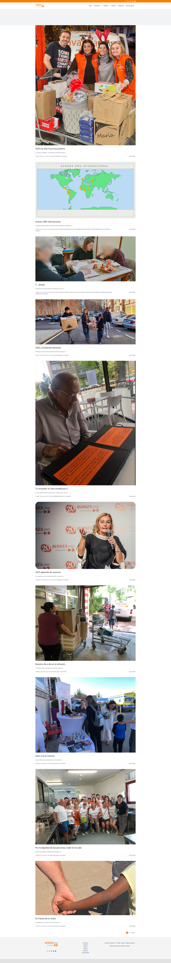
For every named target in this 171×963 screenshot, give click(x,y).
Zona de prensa (85, 952)
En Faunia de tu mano (45, 918)
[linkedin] (132, 1)
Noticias (85, 946)
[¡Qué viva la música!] (85, 715)
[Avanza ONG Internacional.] (85, 190)
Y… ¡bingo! (40, 284)
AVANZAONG (57, 156)
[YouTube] (55, 951)
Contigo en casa (73, 292)
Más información (132, 156)
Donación (71, 229)
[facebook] (125, 1)
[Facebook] (47, 951)
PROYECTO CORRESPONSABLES (93, 229)
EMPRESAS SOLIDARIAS (82, 229)
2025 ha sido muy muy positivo (50, 148)
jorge (38, 156)
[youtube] (135, 1)
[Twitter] (49, 951)
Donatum (75, 229)
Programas (85, 950)
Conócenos (85, 943)
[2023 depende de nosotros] (85, 535)
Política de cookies (125, 946)
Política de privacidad (115, 946)
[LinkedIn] (53, 951)
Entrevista (110, 292)
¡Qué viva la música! (44, 756)
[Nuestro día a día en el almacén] (85, 623)
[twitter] (127, 1)
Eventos (85, 948)
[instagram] (130, 1)
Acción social (52, 156)
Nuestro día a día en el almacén (50, 664)
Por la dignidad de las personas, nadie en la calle (58, 847)
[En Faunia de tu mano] (85, 888)
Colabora (85, 945)
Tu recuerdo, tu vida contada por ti (51, 488)
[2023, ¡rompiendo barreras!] (85, 321)
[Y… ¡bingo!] (85, 258)
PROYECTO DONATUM (104, 229)
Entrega (106, 292)
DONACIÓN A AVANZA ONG (85, 292)
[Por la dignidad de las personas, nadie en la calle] (85, 806)
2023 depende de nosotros (48, 572)
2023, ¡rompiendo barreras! (48, 347)
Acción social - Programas (59, 229)
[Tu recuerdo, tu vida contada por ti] (85, 423)
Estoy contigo (56, 671)
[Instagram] (51, 951)
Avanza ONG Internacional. (48, 221)
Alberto (38, 579)
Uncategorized (38, 293)
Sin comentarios (64, 156)
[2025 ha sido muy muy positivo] (85, 85)
